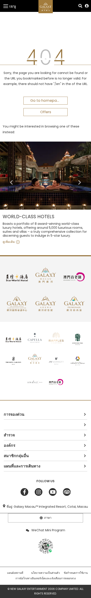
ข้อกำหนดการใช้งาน (76, 573)
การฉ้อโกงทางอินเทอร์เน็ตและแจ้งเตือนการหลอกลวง (45, 578)
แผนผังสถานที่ (15, 573)
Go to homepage (45, 100)
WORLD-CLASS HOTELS (28, 217)
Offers (45, 111)
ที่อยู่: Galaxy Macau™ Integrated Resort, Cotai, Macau (47, 506)
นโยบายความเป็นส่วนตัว (45, 573)
